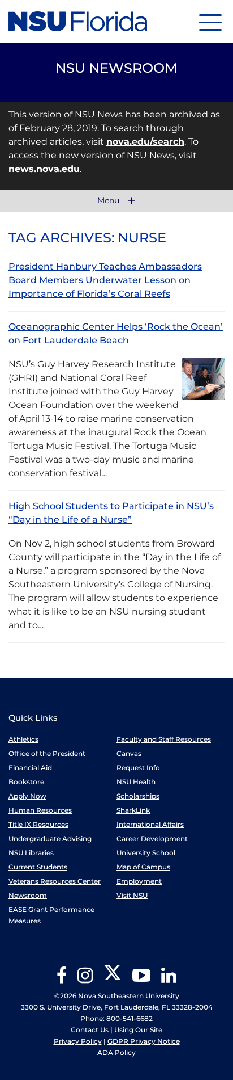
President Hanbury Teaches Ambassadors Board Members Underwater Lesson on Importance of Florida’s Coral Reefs (105, 280)
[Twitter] (112, 979)
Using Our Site (138, 1030)
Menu (109, 201)
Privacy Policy (78, 1041)
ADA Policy (116, 1052)
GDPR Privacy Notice (143, 1041)
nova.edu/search (145, 141)
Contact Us (90, 1030)
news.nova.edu (44, 168)
